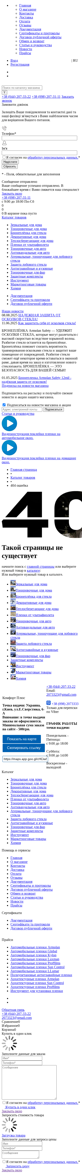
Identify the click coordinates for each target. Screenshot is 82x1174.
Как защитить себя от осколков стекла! (47, 323)
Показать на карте (22, 739)
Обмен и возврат (31, 41)
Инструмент (25, 666)
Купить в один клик (20, 1107)
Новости (25, 49)
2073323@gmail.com (61, 694)
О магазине (27, 9)
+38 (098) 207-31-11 (46, 96)
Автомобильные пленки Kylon (33, 955)
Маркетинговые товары (33, 672)
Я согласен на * (43, 1103)
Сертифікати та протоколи (30, 300)
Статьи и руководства (35, 45)
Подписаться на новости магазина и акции (38, 405)
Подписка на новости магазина (25, 386)
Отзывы (25, 25)
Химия (21, 678)
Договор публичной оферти (31, 304)
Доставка (26, 17)
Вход (14, 60)
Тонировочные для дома (34, 590)
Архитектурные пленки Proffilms (35, 987)
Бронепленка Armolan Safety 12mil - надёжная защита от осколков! (36, 380)
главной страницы (40, 566)
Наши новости (13, 311)
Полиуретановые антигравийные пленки (41, 975)
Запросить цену (17, 1166)
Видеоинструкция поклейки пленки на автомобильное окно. (31, 436)
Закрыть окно (12, 193)
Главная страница (23, 469)
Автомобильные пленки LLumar (34, 971)
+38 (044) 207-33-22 (16, 96)
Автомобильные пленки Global (33, 951)
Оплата (24, 21)
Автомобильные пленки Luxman (34, 959)
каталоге (33, 570)
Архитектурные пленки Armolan (34, 979)
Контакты (26, 13)
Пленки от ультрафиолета (35, 615)
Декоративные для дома (33, 603)
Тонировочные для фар (33, 656)
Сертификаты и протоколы (39, 33)
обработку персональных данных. (53, 157)
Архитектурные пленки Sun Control (37, 983)
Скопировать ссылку (23, 748)
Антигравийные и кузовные (37, 650)
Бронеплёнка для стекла (34, 596)
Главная (25, 5)
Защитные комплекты (26, 660)
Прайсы (25, 53)
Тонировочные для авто (33, 621)
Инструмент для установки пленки (36, 991)
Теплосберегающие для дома (37, 609)
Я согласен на (43, 157)
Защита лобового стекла (34, 643)
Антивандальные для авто (35, 627)
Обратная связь (13, 1010)
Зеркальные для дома (31, 584)
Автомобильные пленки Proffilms (35, 963)
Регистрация (19, 64)
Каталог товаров (14, 217)
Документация (30, 29)
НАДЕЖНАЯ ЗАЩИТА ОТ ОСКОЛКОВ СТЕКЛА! (31, 317)
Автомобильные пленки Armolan (35, 947)
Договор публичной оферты (40, 37)
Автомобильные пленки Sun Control (37, 967)
